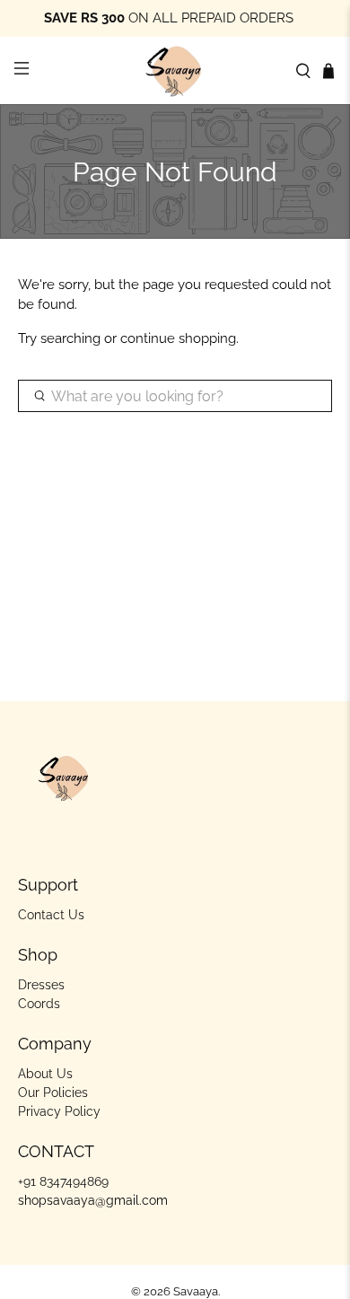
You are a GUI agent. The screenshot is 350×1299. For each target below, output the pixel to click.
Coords (39, 1003)
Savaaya (195, 1291)
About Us (45, 1073)
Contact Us (51, 915)
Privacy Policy (59, 1111)
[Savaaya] (175, 70)
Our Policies (53, 1092)
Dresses (41, 985)
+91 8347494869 (63, 1181)
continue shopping (178, 338)
